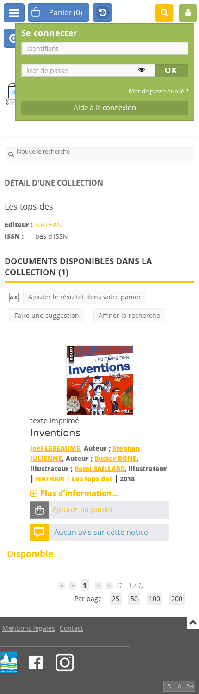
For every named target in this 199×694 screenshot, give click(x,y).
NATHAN (48, 224)
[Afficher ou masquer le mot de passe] (141, 69)
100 (154, 598)
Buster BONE (115, 458)
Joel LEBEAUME (55, 448)
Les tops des (92, 478)
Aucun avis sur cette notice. (102, 532)
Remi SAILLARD (99, 468)
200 (176, 598)
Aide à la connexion (105, 107)
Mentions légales (28, 628)
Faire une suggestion (46, 315)
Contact (71, 628)
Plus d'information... (79, 493)
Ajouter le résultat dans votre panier (84, 296)
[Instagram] (65, 662)
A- (170, 686)
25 (115, 598)
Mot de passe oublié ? (158, 91)
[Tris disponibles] (14, 296)
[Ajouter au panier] (39, 510)
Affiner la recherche (129, 315)
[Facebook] (36, 662)
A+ (190, 686)
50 (134, 598)
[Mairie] (9, 662)
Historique (102, 13)
